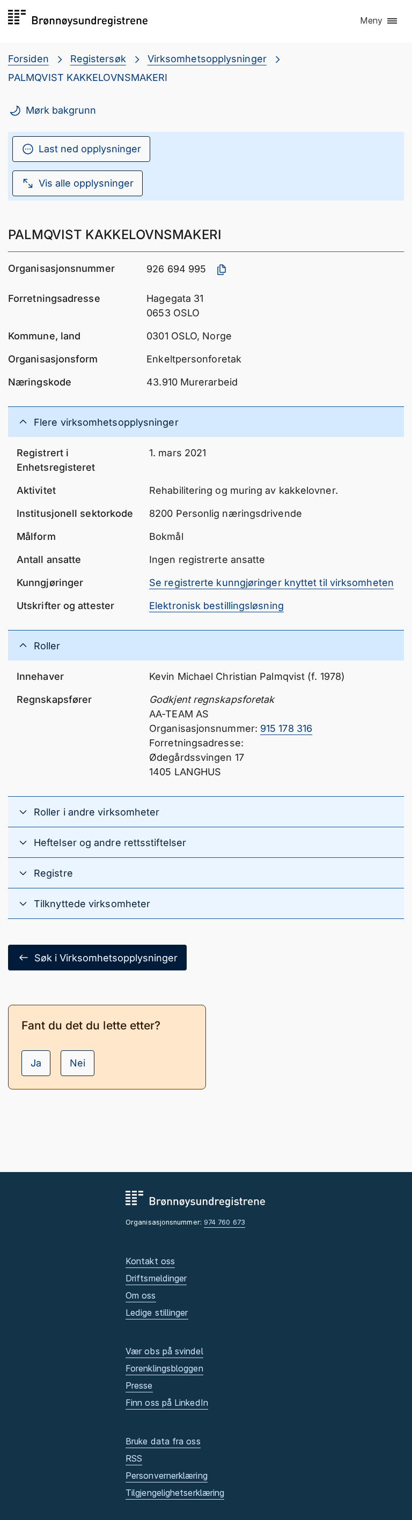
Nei (77, 1063)
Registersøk (98, 58)
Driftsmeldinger (156, 1278)
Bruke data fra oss (163, 1441)
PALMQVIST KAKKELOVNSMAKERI (87, 77)
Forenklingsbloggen (164, 1368)
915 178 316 (286, 728)
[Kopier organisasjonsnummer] (221, 270)
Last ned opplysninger (90, 148)
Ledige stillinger (157, 1312)
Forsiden (28, 58)
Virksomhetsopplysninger (207, 58)
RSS (134, 1458)
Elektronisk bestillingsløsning (216, 605)
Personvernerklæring (167, 1475)
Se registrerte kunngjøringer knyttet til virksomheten (271, 582)
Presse (139, 1385)
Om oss (141, 1295)
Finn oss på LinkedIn (167, 1402)
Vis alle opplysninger (86, 183)
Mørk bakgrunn (61, 110)
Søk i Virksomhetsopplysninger (106, 957)
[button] (379, 21)
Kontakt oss (150, 1261)
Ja (36, 1063)
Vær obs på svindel (164, 1351)
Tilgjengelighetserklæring (175, 1492)
